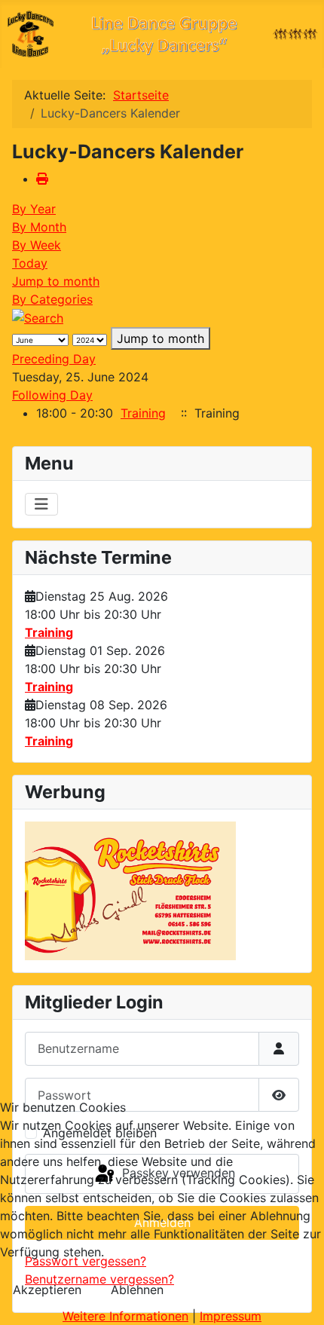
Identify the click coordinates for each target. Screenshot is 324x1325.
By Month (39, 226)
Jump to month (55, 281)
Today (29, 263)
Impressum (230, 1315)
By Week (36, 244)
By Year (34, 208)
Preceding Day (54, 358)
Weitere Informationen (125, 1315)
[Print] (42, 178)
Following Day (52, 394)
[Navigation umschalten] (41, 504)
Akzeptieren (47, 1289)
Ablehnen (137, 1289)
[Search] (37, 317)
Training (49, 632)
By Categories (52, 299)
